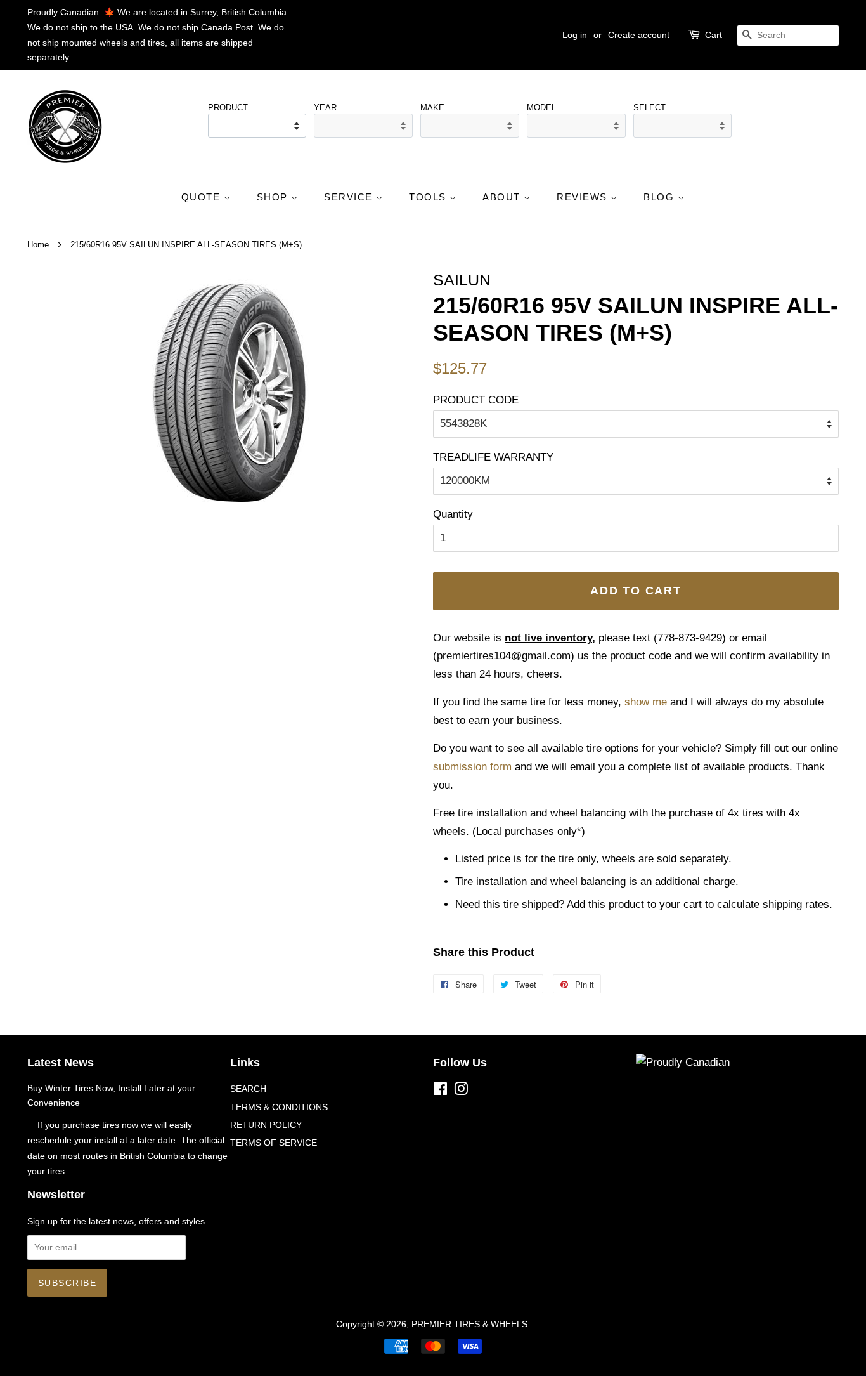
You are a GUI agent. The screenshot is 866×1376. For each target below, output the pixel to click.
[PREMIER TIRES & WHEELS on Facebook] (440, 1091)
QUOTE (202, 197)
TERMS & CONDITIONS (279, 1107)
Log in (574, 35)
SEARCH (248, 1089)
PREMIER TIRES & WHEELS (469, 1324)
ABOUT (503, 197)
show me (645, 702)
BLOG (660, 197)
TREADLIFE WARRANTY (493, 457)
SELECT (649, 107)
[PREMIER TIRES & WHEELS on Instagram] (461, 1091)
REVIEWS (584, 197)
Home (38, 244)
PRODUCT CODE (476, 400)
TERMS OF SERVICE (273, 1142)
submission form (472, 767)
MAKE (432, 107)
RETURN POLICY (266, 1125)
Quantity (453, 514)
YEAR (325, 107)
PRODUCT (228, 107)
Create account (638, 35)
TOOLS (429, 197)
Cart (713, 35)
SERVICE (350, 197)
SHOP (274, 197)
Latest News (60, 1062)
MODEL (541, 107)
